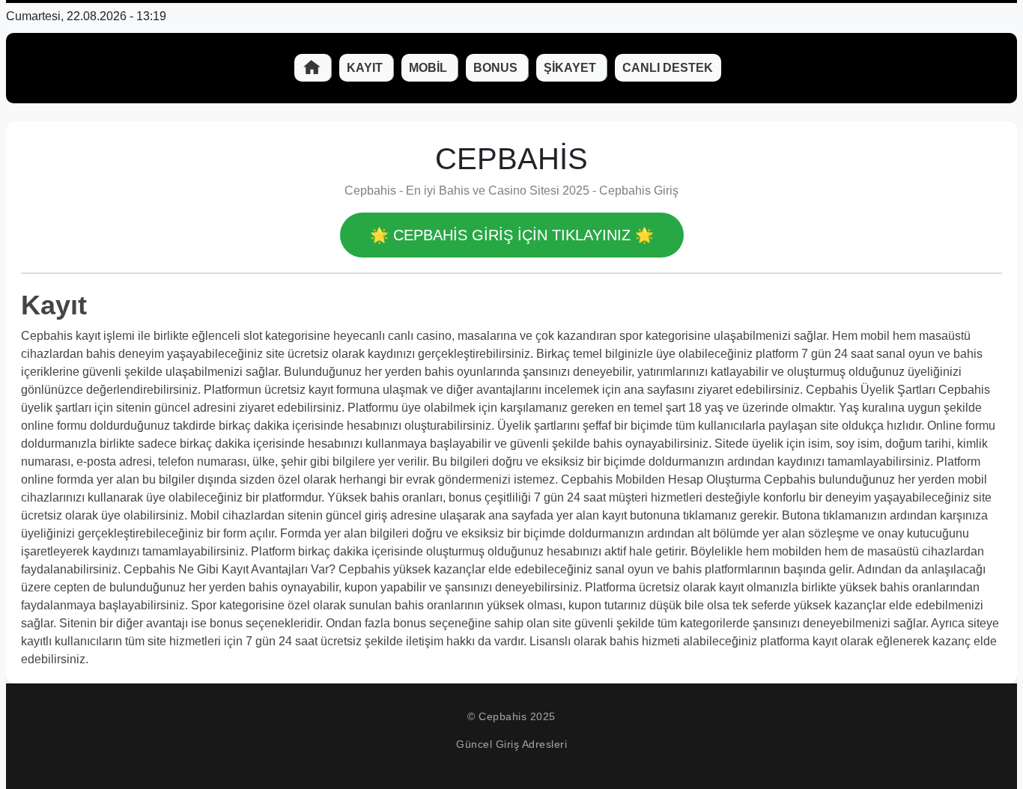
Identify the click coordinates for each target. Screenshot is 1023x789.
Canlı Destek (667, 67)
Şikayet (571, 67)
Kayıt (366, 67)
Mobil (429, 67)
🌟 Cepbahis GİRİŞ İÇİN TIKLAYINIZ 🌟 (512, 235)
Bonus (496, 67)
